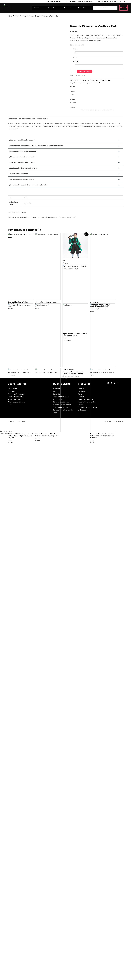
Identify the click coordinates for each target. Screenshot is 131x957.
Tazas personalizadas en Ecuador (56, 1)
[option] (99, 49)
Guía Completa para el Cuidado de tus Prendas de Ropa (63, 410)
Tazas (80, 394)
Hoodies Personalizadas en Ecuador (106, 1)
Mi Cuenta (123, 1)
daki (78, 83)
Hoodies (67, 8)
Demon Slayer (99, 80)
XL (31, 203)
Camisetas (51, 8)
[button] (65, 140)
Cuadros (81, 397)
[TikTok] (118, 383)
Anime (92, 80)
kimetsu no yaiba (95, 83)
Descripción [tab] (12, 119)
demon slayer (84, 83)
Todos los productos (85, 399)
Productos (82, 8)
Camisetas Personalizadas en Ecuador (81, 1)
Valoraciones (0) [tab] (42, 119)
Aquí (16, 129)
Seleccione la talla (77, 45)
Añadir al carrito (85, 71)
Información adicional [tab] (27, 119)
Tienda (36, 8)
